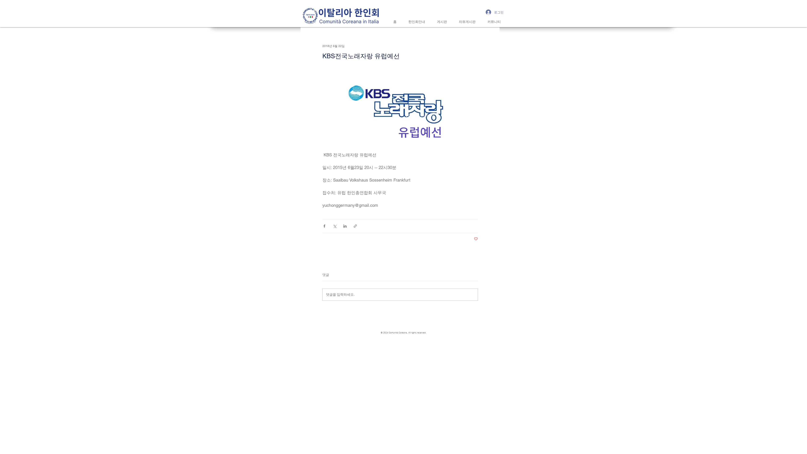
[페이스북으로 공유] (324, 226)
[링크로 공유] (355, 226)
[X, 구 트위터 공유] (335, 226)
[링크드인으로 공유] (345, 226)
